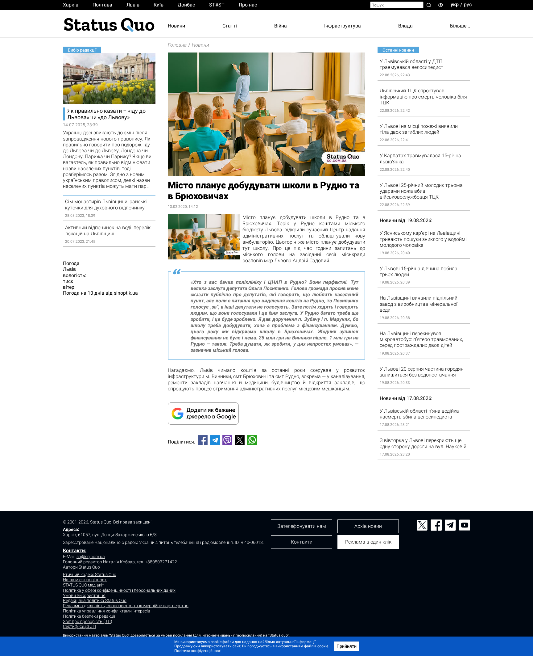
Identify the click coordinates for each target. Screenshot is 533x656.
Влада (405, 26)
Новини (176, 26)
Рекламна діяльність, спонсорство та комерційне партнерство (125, 605)
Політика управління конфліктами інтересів (106, 610)
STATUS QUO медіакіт (83, 584)
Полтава (102, 5)
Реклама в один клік (368, 542)
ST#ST (217, 5)
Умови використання (84, 595)
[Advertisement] (266, 470)
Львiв (132, 5)
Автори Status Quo (81, 567)
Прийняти (347, 646)
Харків (70, 5)
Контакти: (74, 550)
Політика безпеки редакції (89, 616)
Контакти (301, 542)
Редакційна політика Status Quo (94, 600)
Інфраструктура (342, 26)
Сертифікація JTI (79, 626)
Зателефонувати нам (301, 526)
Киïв (158, 5)
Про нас (248, 5)
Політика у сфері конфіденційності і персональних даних (119, 590)
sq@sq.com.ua (90, 556)
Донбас (186, 5)
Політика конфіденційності (197, 651)
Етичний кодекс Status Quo (89, 574)
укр (455, 4)
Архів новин (368, 526)
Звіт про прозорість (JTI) (87, 621)
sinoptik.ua (126, 293)
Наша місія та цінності (85, 579)
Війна (280, 26)
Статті (229, 26)
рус (468, 4)
